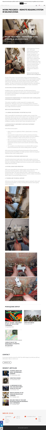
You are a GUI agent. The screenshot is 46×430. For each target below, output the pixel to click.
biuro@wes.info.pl (31, 416)
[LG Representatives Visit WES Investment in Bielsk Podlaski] (6, 388)
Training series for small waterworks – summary (16, 372)
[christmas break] (32, 315)
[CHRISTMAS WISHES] (6, 380)
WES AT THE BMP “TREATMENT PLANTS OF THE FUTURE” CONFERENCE (13, 324)
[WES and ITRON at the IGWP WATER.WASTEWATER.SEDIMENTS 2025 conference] (6, 402)
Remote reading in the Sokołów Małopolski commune (16, 394)
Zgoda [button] (21, 3)
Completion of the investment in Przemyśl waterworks (12, 344)
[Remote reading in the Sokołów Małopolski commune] (6, 395)
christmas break (29, 322)
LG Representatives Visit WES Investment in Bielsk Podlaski (16, 387)
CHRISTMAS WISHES (15, 378)
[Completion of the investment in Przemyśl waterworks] (13, 335)
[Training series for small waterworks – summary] (6, 373)
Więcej (25, 3)
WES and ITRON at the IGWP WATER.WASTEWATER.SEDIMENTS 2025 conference (19, 401)
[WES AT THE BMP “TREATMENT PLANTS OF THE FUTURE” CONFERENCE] (13, 315)
